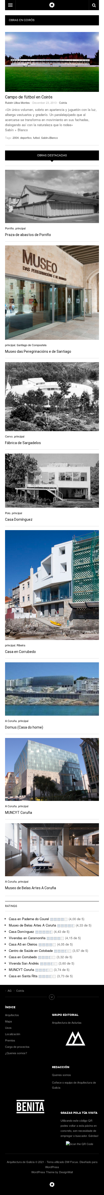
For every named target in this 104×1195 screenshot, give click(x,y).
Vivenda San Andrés (24, 963)
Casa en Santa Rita (23, 975)
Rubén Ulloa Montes (17, 102)
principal (20, 228)
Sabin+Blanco (49, 138)
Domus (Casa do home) (24, 727)
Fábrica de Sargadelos (23, 443)
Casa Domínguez (19, 519)
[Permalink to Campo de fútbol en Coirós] (52, 62)
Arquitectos (12, 1015)
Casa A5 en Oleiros (23, 944)
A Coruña (11, 721)
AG (52, 1185)
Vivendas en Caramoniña (27, 937)
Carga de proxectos (17, 1047)
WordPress (52, 1167)
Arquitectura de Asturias (67, 1022)
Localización (12, 1034)
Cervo (9, 436)
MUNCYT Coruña (18, 813)
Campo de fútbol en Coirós (29, 97)
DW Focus (52, 5)
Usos (8, 1027)
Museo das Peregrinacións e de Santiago (38, 351)
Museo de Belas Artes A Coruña (30, 888)
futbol (36, 138)
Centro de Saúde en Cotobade (31, 950)
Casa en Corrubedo (20, 652)
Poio (7, 513)
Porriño (9, 228)
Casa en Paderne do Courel (29, 918)
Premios (10, 1040)
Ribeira (21, 645)
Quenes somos (61, 1075)
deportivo (26, 138)
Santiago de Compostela (31, 345)
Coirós (63, 102)
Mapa (8, 1021)
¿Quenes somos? (16, 1053)
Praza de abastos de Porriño (28, 235)
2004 (16, 138)
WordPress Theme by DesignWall (52, 1172)
